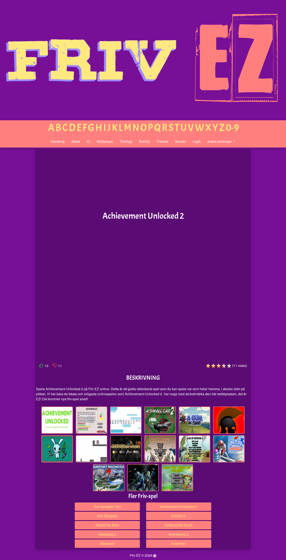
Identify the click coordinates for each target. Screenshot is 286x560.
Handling (57, 141)
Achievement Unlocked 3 (178, 506)
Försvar (162, 141)
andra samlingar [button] (219, 141)
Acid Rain (178, 543)
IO (88, 141)
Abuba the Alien (107, 525)
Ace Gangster (107, 515)
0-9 (232, 127)
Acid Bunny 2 (179, 534)
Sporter (180, 141)
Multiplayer (105, 141)
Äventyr (144, 141)
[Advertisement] (17, 214)
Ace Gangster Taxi (107, 506)
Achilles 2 (178, 515)
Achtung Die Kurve (179, 525)
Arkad (75, 141)
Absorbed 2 (107, 534)
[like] (41, 366)
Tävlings (126, 141)
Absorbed (107, 543)
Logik (197, 141)
